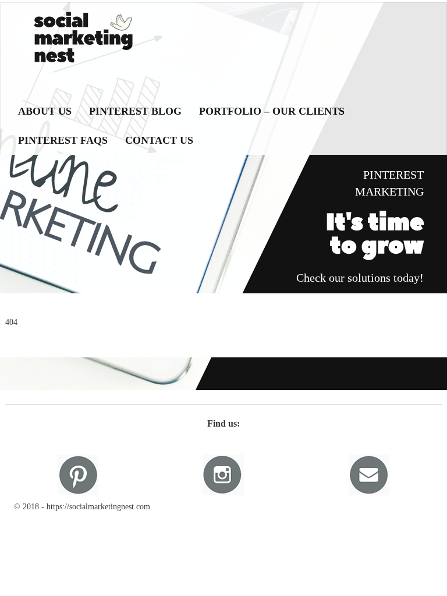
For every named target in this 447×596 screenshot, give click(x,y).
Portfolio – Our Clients (272, 111)
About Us (45, 111)
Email (369, 475)
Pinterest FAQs (63, 140)
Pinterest (78, 475)
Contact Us (159, 140)
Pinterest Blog (135, 111)
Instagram (223, 475)
